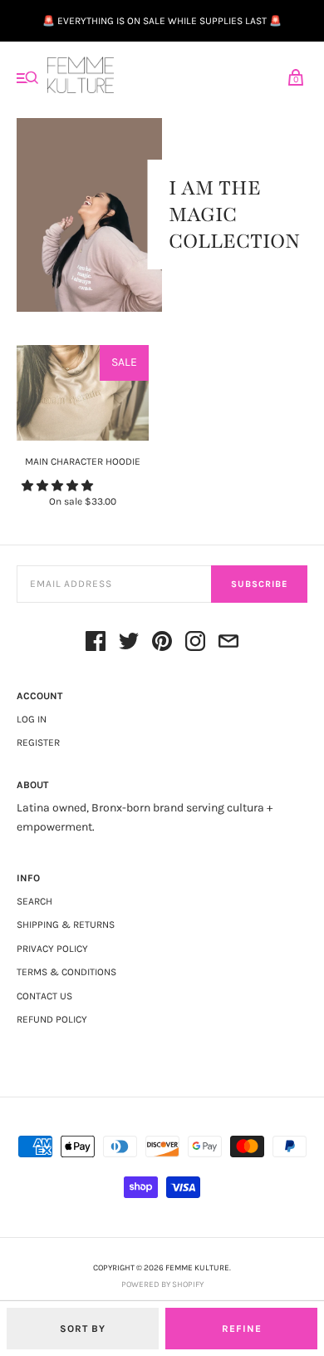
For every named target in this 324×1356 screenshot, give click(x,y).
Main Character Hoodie (82, 461)
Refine (242, 1328)
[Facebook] (96, 644)
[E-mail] (228, 644)
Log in (32, 719)
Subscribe (259, 584)
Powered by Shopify (162, 1284)
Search (34, 901)
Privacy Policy (52, 948)
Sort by (83, 1328)
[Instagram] (195, 644)
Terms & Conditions (66, 972)
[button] (59, 486)
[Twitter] (129, 644)
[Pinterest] (162, 644)
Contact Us (44, 996)
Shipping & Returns (66, 924)
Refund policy (52, 1019)
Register (38, 742)
